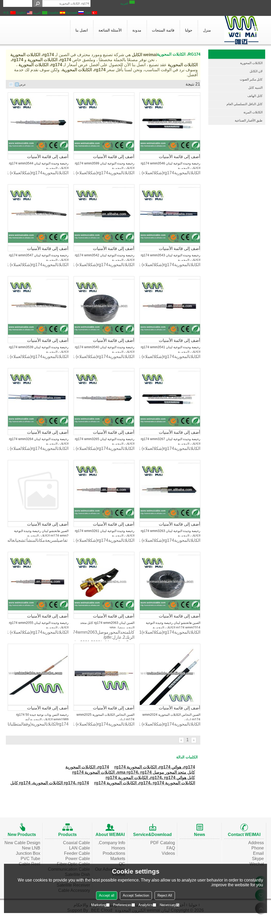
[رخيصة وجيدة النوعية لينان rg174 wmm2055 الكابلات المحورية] (38, 582)
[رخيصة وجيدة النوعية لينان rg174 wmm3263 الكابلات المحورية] (169, 490)
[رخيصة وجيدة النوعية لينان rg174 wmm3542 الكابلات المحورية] (104, 215)
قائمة (11, 84)
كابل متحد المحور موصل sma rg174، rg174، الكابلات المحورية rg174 (133, 772)
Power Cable (77, 858)
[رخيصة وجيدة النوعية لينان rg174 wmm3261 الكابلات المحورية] (104, 490)
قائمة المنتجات (163, 30)
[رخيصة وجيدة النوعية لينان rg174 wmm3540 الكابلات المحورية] (104, 307)
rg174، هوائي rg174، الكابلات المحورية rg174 (154, 767)
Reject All (164, 895)
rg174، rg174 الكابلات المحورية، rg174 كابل (49, 783)
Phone (257, 848)
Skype (258, 858)
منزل (207, 30)
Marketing (98, 905)
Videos (168, 853)
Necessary (168, 905)
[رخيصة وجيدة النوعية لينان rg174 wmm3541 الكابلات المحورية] (169, 307)
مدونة (136, 30)
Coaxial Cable (76, 842)
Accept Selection (136, 895)
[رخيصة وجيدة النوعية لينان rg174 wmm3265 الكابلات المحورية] (104, 399)
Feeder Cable (77, 853)
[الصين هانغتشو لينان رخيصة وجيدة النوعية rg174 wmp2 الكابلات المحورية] (38, 490)
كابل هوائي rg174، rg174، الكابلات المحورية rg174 (150, 777)
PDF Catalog (162, 842)
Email (258, 853)
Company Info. (111, 842)
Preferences (122, 905)
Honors (118, 848)
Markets (117, 858)
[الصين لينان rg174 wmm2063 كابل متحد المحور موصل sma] (104, 582)
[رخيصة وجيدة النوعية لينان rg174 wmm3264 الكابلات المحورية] (38, 399)
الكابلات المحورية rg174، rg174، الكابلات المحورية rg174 (144, 783)
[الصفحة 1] (194, 740)
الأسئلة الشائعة (110, 30)
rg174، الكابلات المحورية (87, 767)
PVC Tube (30, 858)
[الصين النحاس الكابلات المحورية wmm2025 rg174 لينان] (104, 674)
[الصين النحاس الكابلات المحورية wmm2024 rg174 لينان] (169, 674)
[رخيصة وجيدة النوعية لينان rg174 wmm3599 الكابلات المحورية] (104, 123)
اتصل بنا (81, 30)
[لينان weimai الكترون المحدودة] (241, 30)
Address (256, 842)
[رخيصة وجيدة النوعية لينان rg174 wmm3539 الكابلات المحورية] (38, 307)
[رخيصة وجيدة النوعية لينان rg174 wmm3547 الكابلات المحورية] (38, 215)
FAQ (170, 848)
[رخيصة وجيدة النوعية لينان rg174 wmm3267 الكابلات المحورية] (169, 399)
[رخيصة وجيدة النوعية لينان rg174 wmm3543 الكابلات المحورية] (169, 215)
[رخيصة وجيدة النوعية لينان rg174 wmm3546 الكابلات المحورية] (169, 123)
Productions (114, 853)
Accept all (106, 895)
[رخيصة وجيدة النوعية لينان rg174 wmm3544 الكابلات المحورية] (38, 123)
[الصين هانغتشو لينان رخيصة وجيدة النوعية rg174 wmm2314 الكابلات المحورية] (169, 582)
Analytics (145, 905)
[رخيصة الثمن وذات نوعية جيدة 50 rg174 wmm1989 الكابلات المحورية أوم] (38, 674)
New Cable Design (22, 842)
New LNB (31, 848)
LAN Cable (79, 848)
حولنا (188, 30)
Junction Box (28, 853)
